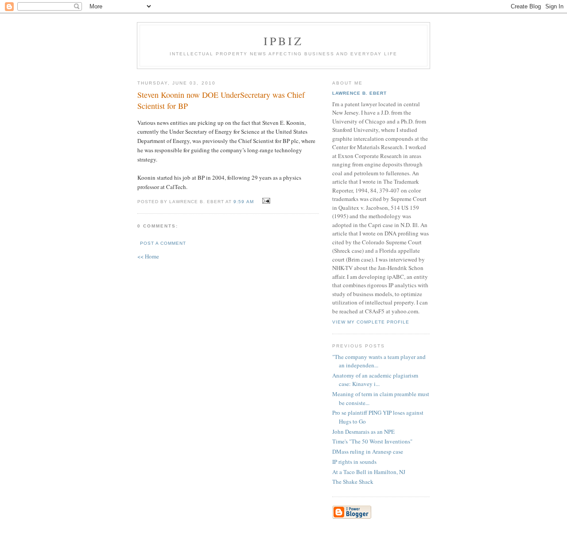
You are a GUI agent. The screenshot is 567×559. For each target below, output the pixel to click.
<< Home (148, 256)
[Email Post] (265, 201)
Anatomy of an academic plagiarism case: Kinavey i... (375, 379)
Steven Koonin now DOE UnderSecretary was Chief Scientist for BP (221, 100)
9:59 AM (243, 201)
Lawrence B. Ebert (359, 93)
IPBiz (284, 40)
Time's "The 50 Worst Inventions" (372, 441)
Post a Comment (163, 243)
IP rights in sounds (354, 462)
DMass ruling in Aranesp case (367, 451)
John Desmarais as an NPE (363, 432)
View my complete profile (370, 322)
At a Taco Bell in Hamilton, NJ (368, 472)
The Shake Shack (352, 482)
